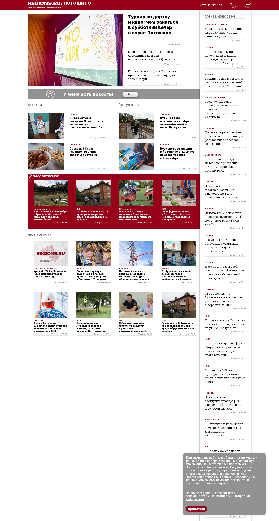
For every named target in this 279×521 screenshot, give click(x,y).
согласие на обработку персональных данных (220, 470)
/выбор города (210, 4)
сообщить (130, 94)
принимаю (196, 509)
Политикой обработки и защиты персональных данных (220, 478)
